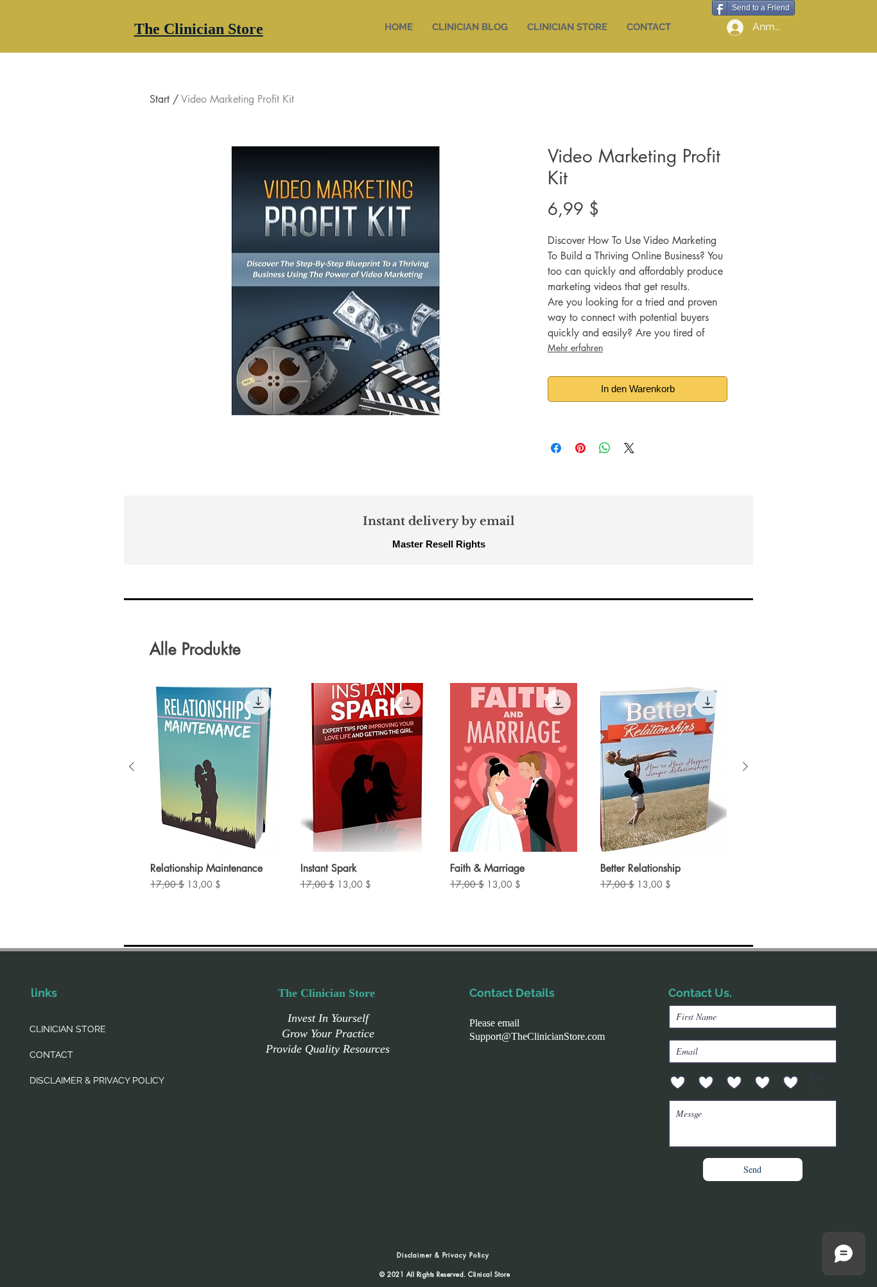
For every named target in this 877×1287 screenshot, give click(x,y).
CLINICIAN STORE (68, 1029)
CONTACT (51, 1054)
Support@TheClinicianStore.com (537, 1036)
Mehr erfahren (575, 347)
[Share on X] (629, 448)
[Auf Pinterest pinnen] (580, 448)
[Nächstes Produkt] (745, 766)
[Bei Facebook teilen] (556, 448)
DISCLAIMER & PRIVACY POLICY (97, 1080)
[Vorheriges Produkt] (131, 766)
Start (159, 99)
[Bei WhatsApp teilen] (604, 448)
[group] (438, 793)
